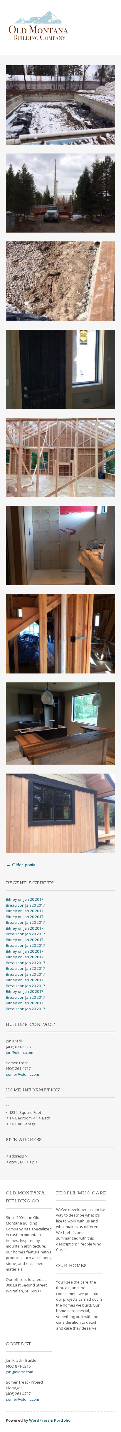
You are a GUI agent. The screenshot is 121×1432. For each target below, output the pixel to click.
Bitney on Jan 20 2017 (24, 899)
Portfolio (62, 1420)
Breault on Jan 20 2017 (25, 905)
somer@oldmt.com (22, 1074)
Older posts (20, 865)
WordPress (39, 1420)
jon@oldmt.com (19, 1052)
